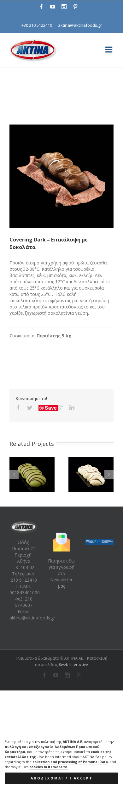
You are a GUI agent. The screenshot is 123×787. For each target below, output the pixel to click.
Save (51, 408)
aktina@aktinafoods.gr (80, 25)
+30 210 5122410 (36, 25)
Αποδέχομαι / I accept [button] (62, 778)
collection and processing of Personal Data (70, 762)
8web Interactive (73, 664)
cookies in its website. (48, 767)
